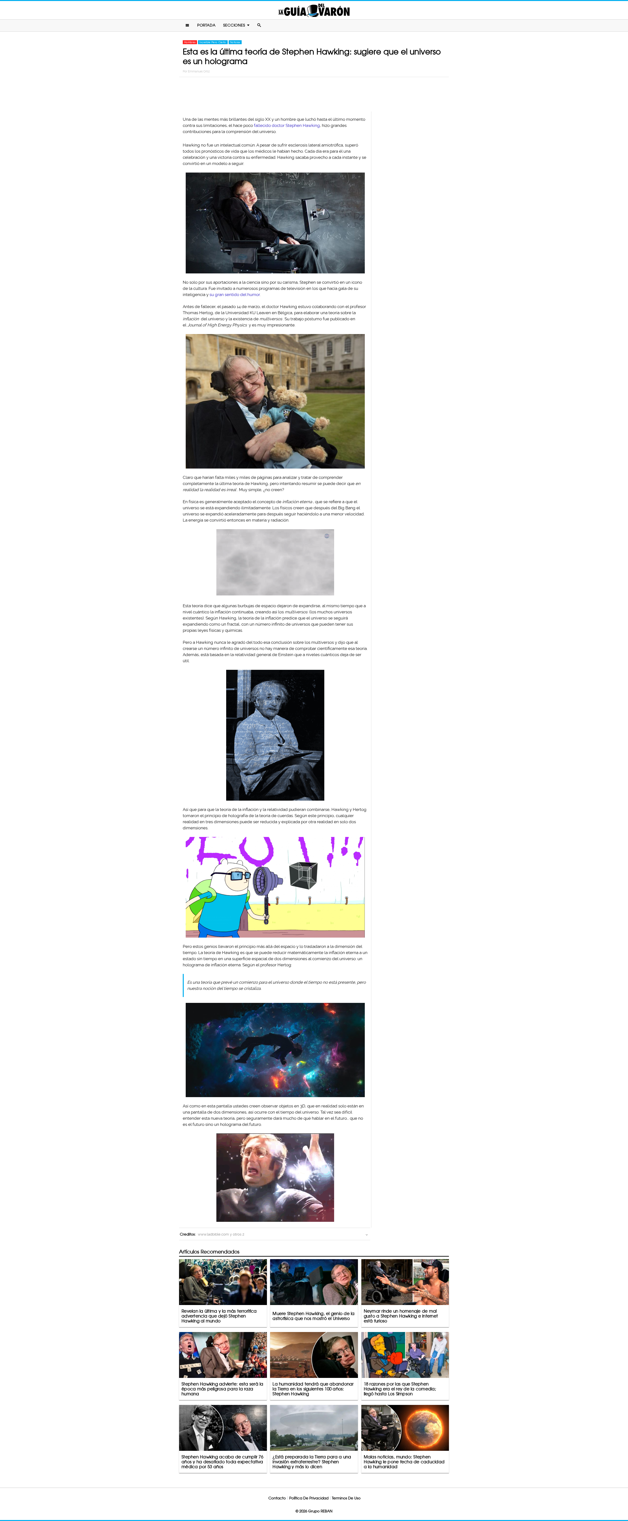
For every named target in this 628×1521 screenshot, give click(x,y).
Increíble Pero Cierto (212, 42)
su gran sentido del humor (234, 294)
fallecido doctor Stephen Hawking (287, 125)
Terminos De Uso (346, 1498)
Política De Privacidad (308, 1498)
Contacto (277, 1498)
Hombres (190, 42)
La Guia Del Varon (314, 10)
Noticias (235, 42)
